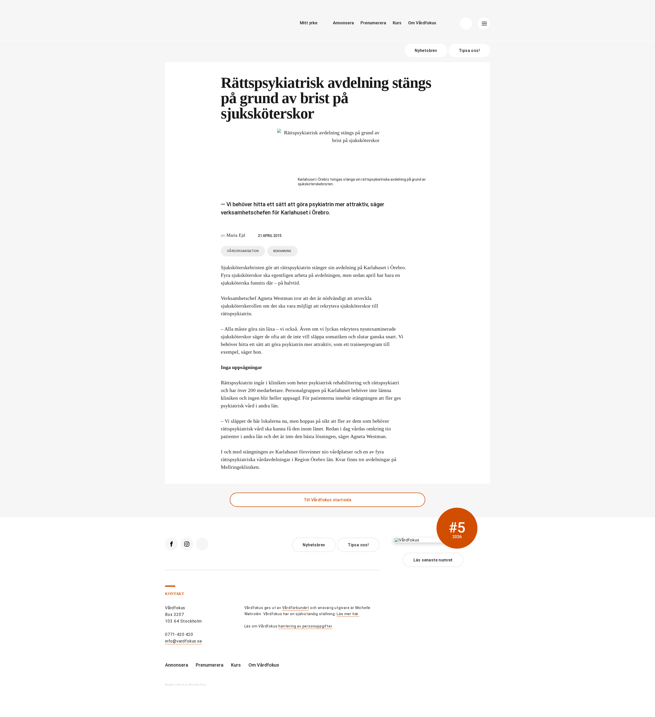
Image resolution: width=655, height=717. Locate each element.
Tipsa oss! (469, 50)
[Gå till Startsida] (212, 24)
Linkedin (202, 544)
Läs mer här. (348, 614)
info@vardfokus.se (183, 641)
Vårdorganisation (243, 251)
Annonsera (343, 22)
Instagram (186, 544)
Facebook (171, 544)
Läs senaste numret (433, 560)
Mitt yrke (309, 22)
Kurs (397, 22)
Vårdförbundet (295, 608)
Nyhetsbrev (426, 50)
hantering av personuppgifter (305, 626)
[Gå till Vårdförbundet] (229, 616)
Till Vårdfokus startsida (328, 499)
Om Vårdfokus (422, 22)
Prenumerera (373, 22)
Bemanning (282, 251)
